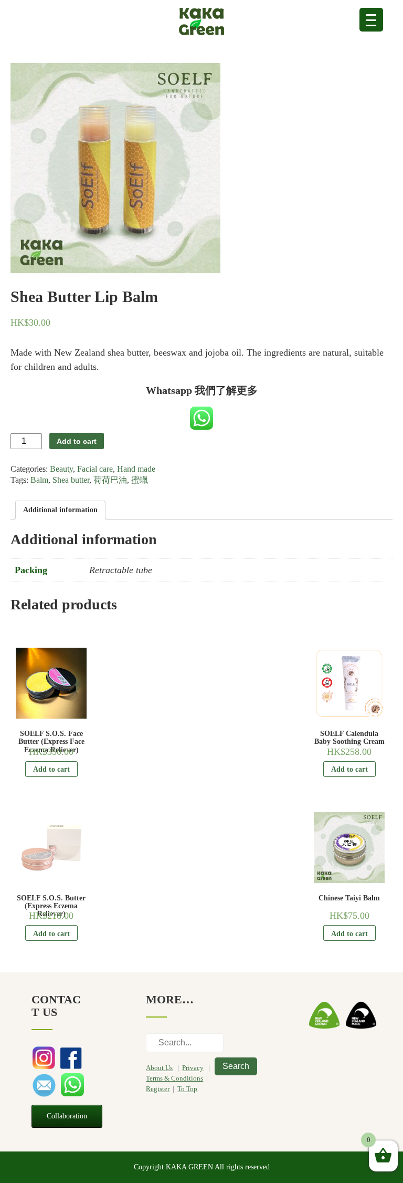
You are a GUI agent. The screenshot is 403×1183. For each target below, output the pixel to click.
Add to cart (77, 441)
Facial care (95, 468)
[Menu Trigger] (371, 20)
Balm (39, 479)
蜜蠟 (139, 479)
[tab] (60, 510)
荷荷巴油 (110, 479)
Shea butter (70, 479)
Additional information (60, 510)
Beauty (61, 468)
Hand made (136, 468)
